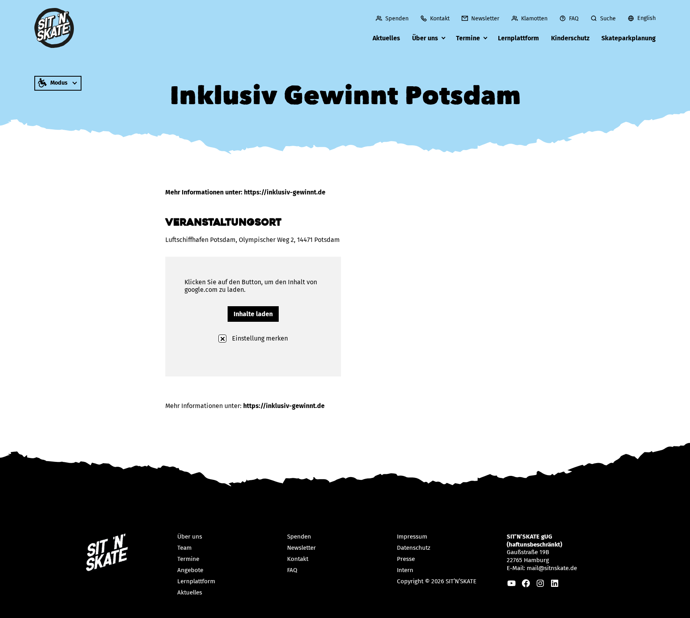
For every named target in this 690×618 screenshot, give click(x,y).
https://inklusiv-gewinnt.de (284, 406)
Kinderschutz (570, 38)
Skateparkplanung (628, 38)
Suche (608, 18)
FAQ (574, 18)
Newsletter (485, 18)
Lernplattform (518, 38)
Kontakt (440, 18)
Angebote (190, 570)
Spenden (396, 18)
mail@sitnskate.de (552, 568)
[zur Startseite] (54, 28)
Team (184, 547)
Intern (405, 570)
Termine (468, 38)
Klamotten (534, 18)
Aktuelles (386, 38)
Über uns (425, 38)
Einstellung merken (259, 338)
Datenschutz (413, 547)
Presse (406, 559)
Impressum (412, 536)
